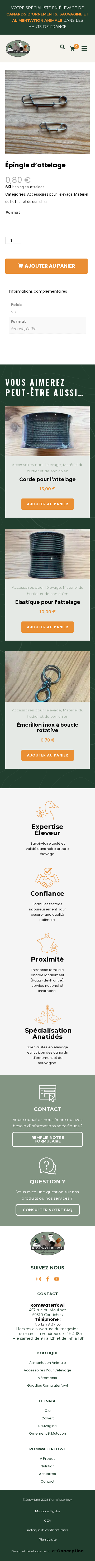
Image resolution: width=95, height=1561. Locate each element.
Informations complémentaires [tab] (38, 291)
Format (13, 212)
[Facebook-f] (47, 1278)
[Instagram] (38, 1278)
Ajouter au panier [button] (47, 504)
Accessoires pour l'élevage (50, 194)
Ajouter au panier (50, 266)
